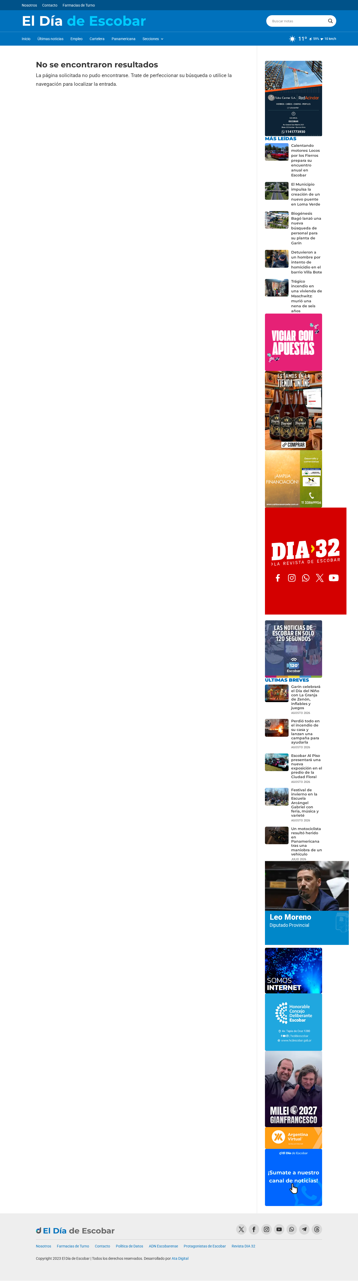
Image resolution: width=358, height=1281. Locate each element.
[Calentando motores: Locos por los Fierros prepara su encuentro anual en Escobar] (277, 160)
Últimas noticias (50, 39)
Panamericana (123, 39)
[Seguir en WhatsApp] (291, 1229)
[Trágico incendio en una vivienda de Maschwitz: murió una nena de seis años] (277, 296)
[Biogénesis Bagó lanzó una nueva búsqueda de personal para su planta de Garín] (277, 228)
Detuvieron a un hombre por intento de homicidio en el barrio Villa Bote (306, 262)
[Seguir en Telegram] (304, 1229)
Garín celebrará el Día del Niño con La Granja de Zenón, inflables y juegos (306, 697)
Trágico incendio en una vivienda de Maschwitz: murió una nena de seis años (306, 296)
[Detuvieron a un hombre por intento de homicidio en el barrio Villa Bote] (277, 262)
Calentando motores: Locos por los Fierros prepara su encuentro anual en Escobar (305, 160)
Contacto (49, 5)
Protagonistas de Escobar (205, 1246)
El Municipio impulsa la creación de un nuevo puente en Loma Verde (305, 194)
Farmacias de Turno (79, 5)
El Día (84, 21)
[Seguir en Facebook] (254, 1229)
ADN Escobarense (163, 1246)
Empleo (76, 39)
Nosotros (29, 5)
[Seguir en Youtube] (279, 1229)
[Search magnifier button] (330, 21)
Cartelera (97, 39)
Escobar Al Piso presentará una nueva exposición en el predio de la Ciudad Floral (306, 766)
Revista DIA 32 (243, 1246)
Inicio (26, 39)
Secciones (151, 39)
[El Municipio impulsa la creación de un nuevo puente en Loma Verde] (277, 194)
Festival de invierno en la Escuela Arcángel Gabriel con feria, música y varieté (305, 802)
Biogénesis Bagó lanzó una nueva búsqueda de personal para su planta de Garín (306, 228)
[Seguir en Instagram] (266, 1229)
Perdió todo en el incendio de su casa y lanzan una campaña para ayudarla (305, 731)
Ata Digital (180, 1258)
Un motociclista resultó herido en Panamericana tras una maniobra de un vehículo (306, 841)
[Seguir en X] (241, 1229)
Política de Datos (129, 1246)
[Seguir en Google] (317, 1229)
